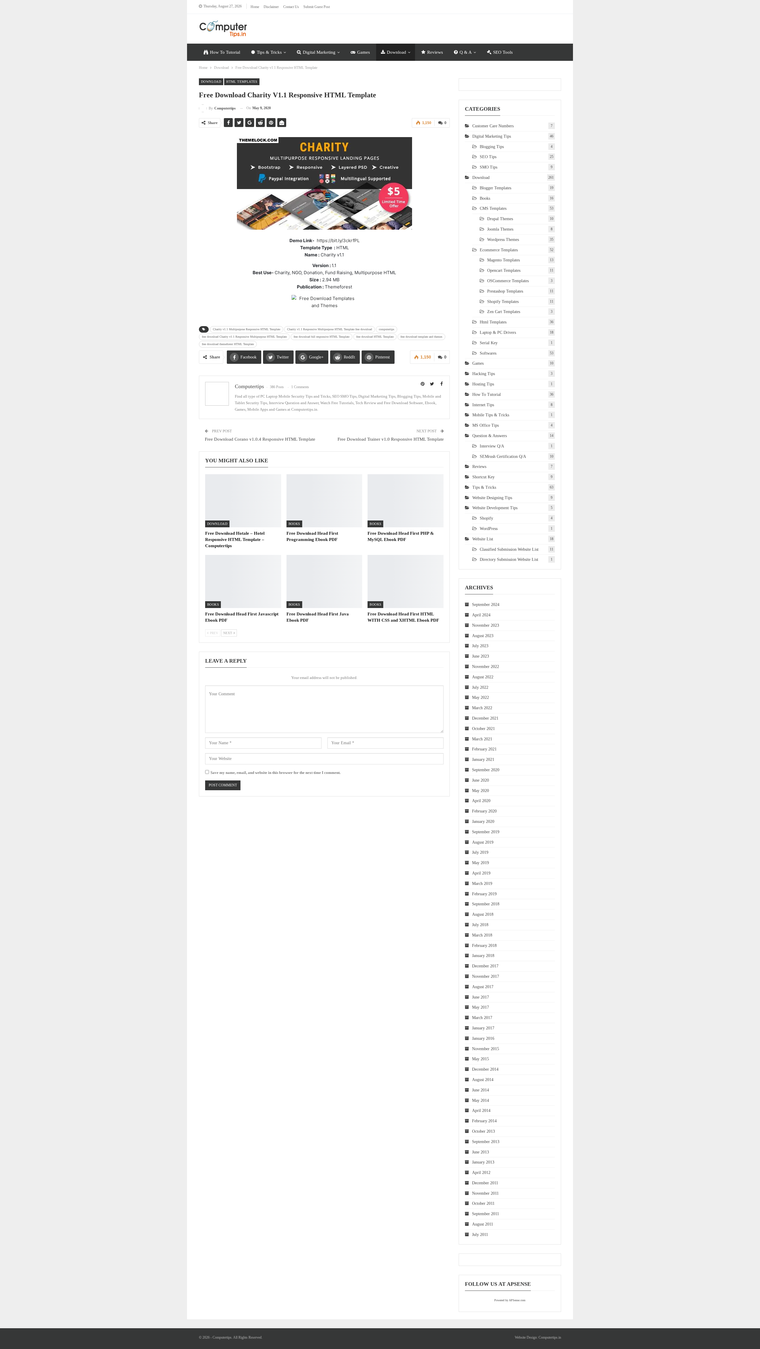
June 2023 (480, 656)
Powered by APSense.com (509, 1300)
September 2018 (485, 904)
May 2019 (480, 863)
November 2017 (485, 976)
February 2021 (484, 749)
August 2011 (482, 1224)
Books (294, 524)
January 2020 (483, 821)
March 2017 (482, 1017)
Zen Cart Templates (503, 312)
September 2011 (485, 1214)
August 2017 (482, 987)
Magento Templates (503, 260)
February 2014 (484, 1121)
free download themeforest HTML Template (228, 344)
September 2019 (485, 832)
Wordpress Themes (503, 239)
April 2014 (481, 1110)
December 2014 (485, 1069)
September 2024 (485, 604)
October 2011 (483, 1203)
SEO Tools (503, 52)
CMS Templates (493, 208)
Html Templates (241, 81)
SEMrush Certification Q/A (503, 456)
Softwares (488, 353)
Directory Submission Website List (509, 559)
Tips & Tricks (269, 52)
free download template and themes (421, 336)
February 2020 (484, 811)
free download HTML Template (375, 336)
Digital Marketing (319, 52)
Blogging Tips (492, 147)
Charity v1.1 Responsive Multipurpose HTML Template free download (329, 329)
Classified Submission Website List (509, 549)
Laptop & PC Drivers (498, 332)
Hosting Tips (483, 384)
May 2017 (480, 1007)
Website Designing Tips (492, 498)
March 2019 (482, 883)
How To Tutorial (225, 52)
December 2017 (485, 966)
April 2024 (481, 615)
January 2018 (483, 955)
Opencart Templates (503, 270)
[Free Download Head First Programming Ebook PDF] (324, 500)
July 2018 (480, 925)
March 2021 (482, 739)
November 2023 (485, 625)
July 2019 (480, 852)
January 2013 (483, 1162)
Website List (482, 539)
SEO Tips (488, 157)
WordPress (489, 528)
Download (396, 52)
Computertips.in (550, 1337)
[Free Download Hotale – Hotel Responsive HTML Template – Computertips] (243, 500)
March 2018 (482, 935)
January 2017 (483, 1028)
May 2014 (480, 1100)
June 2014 (480, 1090)
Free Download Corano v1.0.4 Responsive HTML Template (260, 439)
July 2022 (480, 687)
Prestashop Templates (505, 291)
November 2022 (485, 666)
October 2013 (483, 1131)
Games (363, 52)
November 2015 (485, 1049)
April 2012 (481, 1172)
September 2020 (485, 770)
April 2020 (481, 801)
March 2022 (482, 708)
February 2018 (484, 945)
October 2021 (483, 728)
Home (255, 7)
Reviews (435, 52)
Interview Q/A (492, 446)
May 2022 (480, 697)
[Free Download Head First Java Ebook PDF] (324, 581)
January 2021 (483, 759)
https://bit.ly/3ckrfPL (338, 240)
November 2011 (485, 1193)
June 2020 (480, 780)
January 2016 (483, 1038)
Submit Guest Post (316, 7)
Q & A (466, 52)
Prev (213, 633)
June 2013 (480, 1152)
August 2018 (482, 914)
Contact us (291, 7)
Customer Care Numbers (493, 126)
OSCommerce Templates (508, 281)
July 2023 (480, 646)
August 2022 (482, 677)
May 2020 (480, 790)
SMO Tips (488, 167)
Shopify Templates (503, 301)
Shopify (486, 518)
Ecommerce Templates (499, 250)
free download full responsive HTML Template (321, 336)
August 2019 (482, 842)
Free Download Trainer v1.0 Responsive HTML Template (391, 439)
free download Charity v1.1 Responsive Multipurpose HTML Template (244, 336)
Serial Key (489, 343)
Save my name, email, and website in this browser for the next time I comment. (275, 772)
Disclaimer (271, 7)
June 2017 (480, 997)
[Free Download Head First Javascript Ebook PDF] (243, 581)
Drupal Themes (500, 219)
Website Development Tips (494, 508)
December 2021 (485, 718)
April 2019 (481, 873)
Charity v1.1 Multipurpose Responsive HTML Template (246, 329)
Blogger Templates (495, 188)
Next (228, 633)
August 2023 (482, 636)
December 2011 (485, 1183)
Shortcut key (483, 477)
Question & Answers (489, 436)
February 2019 (484, 894)
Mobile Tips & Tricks (490, 415)
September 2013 (485, 1141)
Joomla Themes (500, 229)
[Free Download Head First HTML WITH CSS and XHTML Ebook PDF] (406, 581)
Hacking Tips (483, 374)
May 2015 (480, 1059)
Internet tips (483, 405)
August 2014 (482, 1079)
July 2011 (480, 1234)
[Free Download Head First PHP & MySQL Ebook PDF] (406, 500)
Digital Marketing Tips (491, 136)
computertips (386, 329)
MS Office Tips (485, 425)
